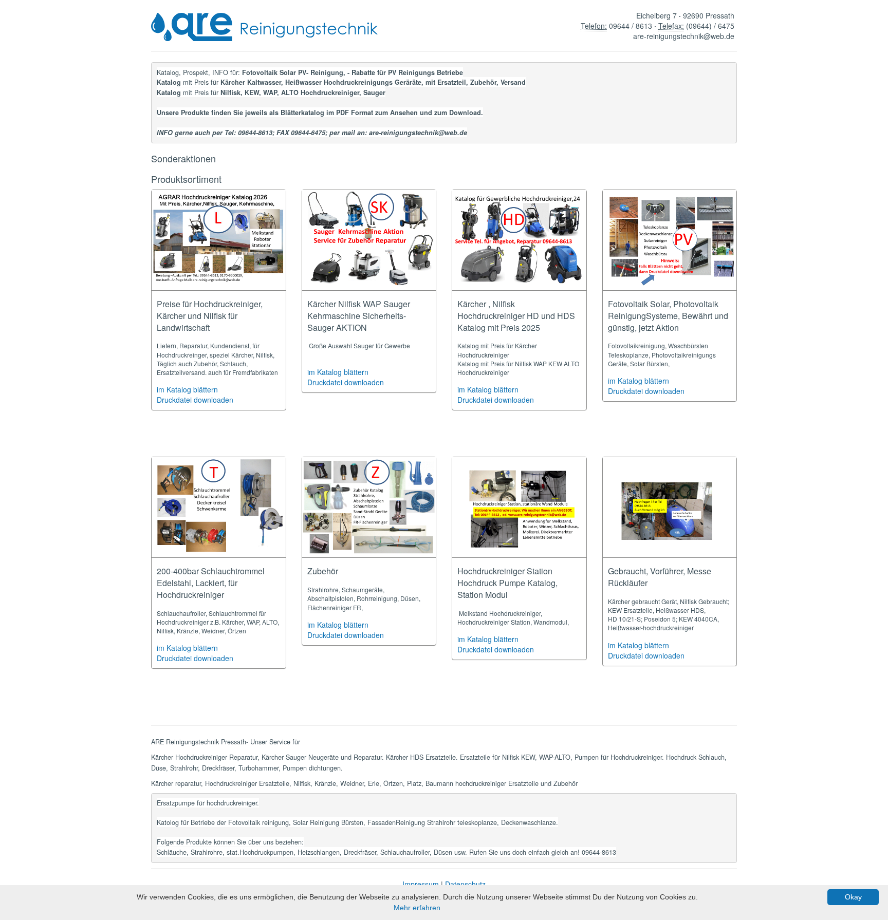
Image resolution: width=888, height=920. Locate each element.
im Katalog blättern (187, 389)
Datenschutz (465, 884)
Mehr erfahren (417, 908)
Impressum (420, 884)
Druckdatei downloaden (195, 400)
